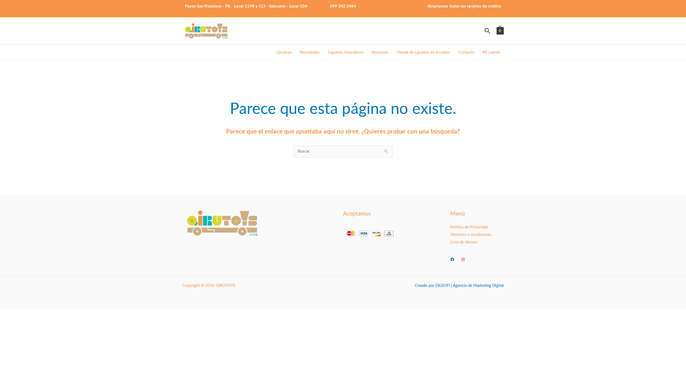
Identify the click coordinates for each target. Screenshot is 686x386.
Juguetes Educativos (346, 52)
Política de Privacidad (469, 227)
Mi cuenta (491, 52)
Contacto (466, 52)
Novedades (310, 52)
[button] (487, 31)
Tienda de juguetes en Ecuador (423, 52)
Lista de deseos (464, 242)
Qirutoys (284, 52)
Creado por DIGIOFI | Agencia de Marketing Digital (459, 286)
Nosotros (380, 52)
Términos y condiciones (471, 235)
